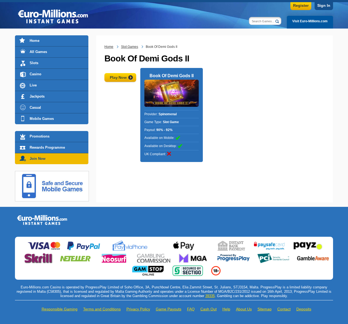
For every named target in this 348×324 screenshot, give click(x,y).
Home (34, 41)
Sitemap (264, 309)
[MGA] (193, 255)
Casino (35, 74)
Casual (35, 107)
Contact (284, 309)
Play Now (118, 77)
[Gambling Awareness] (313, 255)
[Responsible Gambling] (216, 268)
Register (301, 5)
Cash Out (208, 309)
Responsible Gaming (59, 309)
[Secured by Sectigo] (187, 268)
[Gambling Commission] (153, 255)
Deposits (303, 309)
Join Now (37, 159)
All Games (38, 52)
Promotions (39, 136)
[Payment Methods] (44, 243)
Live (33, 85)
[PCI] (273, 255)
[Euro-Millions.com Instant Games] (42, 217)
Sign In (323, 5)
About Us (244, 309)
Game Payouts (168, 309)
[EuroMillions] (53, 17)
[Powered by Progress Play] (233, 255)
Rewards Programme (47, 147)
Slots (34, 63)
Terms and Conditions (102, 309)
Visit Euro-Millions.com (310, 21)
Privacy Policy (138, 309)
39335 (210, 296)
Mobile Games (42, 119)
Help (226, 309)
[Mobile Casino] (52, 174)
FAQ (191, 309)
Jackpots (37, 96)
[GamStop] (147, 268)
